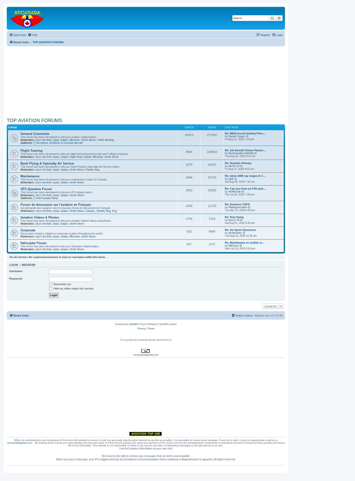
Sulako (64, 139)
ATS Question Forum (36, 189)
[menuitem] (32, 35)
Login (13, 264)
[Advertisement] (146, 80)
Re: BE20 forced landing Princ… (245, 133)
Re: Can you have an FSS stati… (245, 188)
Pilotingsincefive (237, 207)
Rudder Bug (92, 169)
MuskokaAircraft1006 (241, 153)
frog (114, 210)
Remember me (62, 284)
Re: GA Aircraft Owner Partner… (245, 150)
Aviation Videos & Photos (40, 217)
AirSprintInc (235, 232)
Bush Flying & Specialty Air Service (47, 163)
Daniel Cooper (236, 136)
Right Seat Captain (81, 156)
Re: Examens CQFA (237, 204)
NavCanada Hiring (47, 198)
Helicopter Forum (34, 243)
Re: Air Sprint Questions (240, 229)
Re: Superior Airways (238, 163)
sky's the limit (43, 139)
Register (28, 264)
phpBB (133, 324)
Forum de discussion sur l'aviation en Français (56, 204)
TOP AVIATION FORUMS (34, 120)
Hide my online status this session (73, 288)
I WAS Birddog (105, 139)
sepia (56, 139)
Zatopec (90, 210)
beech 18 (233, 166)
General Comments (35, 134)
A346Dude (234, 191)
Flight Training (32, 150)
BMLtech (233, 245)
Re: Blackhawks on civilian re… (245, 242)
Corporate (28, 230)
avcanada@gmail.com (146, 354)
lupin (231, 178)
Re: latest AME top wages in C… (245, 175)
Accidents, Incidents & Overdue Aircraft (59, 142)
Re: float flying (234, 217)
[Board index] (27, 18)
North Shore (88, 139)
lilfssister (75, 139)
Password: (16, 278)
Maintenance (30, 176)
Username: (16, 271)
